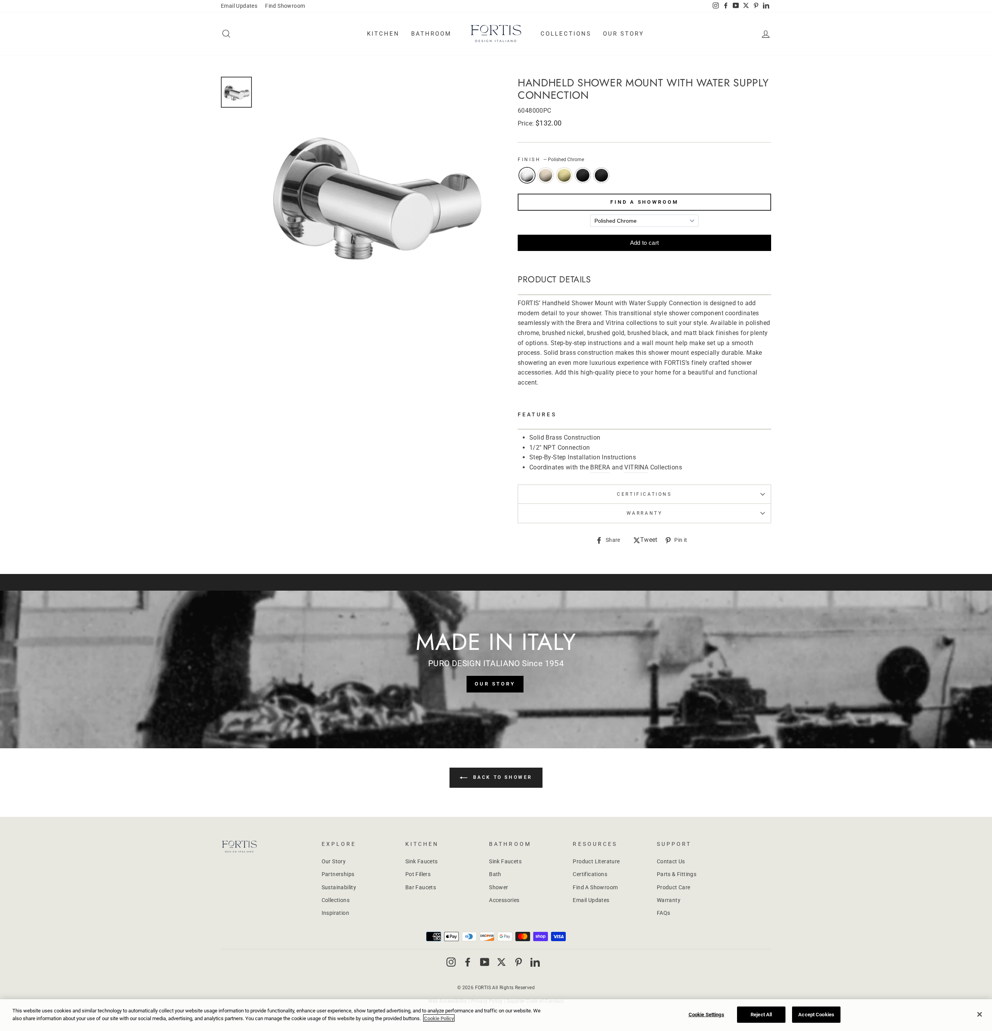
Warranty (668, 900)
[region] (496, 1015)
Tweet (649, 540)
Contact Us (671, 861)
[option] (375, 194)
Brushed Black (583, 175)
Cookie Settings (706, 1014)
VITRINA (636, 467)
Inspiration (335, 913)
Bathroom (431, 33)
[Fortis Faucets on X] (501, 962)
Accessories (504, 900)
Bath (495, 874)
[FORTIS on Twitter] (746, 6)
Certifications (644, 494)
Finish (551, 159)
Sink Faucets (421, 861)
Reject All (761, 1014)
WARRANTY (645, 513)
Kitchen (383, 33)
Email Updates (239, 6)
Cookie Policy (439, 1018)
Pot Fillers (418, 874)
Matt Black (601, 175)
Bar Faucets (420, 887)
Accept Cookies (816, 1014)
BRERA (600, 467)
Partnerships (338, 874)
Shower (498, 887)
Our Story (623, 33)
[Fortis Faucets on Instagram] (451, 962)
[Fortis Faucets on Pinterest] (518, 962)
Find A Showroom (644, 202)
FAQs (663, 913)
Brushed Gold (564, 175)
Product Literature (596, 861)
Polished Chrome (527, 175)
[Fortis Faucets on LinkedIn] (535, 962)
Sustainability (339, 887)
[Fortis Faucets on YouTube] (484, 962)
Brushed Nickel (545, 175)
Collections (566, 33)
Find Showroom (285, 6)
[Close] (979, 1014)
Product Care (674, 887)
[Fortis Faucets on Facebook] (467, 962)
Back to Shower (501, 777)
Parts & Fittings (676, 874)
